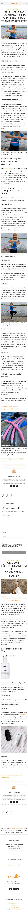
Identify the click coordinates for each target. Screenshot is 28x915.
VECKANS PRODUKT (14, 9)
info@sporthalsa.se (16, 850)
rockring (5, 464)
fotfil (7, 700)
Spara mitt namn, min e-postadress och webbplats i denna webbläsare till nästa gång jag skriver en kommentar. (12, 545)
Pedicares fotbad (12, 685)
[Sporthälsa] (14, 3)
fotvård (12, 781)
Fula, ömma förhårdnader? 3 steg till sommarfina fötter (14, 569)
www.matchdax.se (14, 903)
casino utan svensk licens (18, 828)
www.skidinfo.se (14, 907)
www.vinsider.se (14, 905)
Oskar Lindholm (12, 865)
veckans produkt (21, 464)
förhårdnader (6, 781)
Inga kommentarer (9, 503)
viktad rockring (9, 168)
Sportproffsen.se (12, 464)
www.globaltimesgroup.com (14, 909)
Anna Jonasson (14, 476)
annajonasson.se (7, 477)
